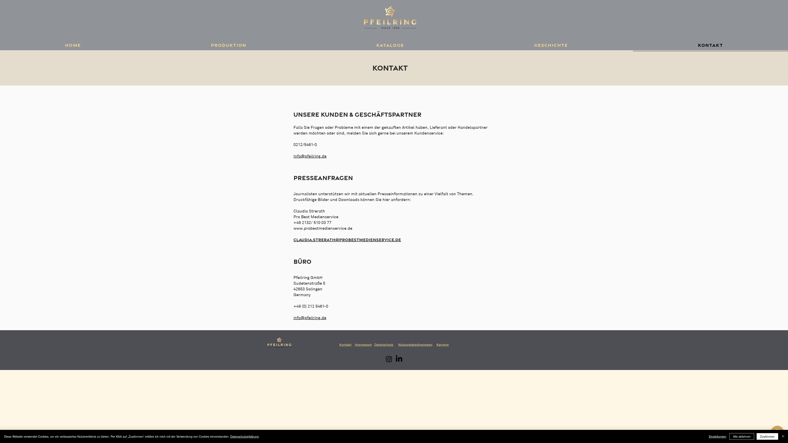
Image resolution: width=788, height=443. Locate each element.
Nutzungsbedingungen (415, 345)
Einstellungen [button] (717, 436)
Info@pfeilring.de (309, 156)
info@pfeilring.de (309, 317)
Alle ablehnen (742, 436)
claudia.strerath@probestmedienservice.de (347, 240)
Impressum (363, 345)
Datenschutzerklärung (244, 436)
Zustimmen (767, 436)
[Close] (783, 436)
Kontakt (345, 345)
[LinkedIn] (399, 359)
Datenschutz (383, 345)
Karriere (442, 345)
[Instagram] (389, 359)
